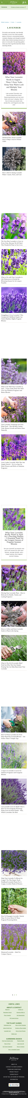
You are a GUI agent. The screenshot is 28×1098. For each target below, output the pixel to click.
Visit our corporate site (14, 1092)
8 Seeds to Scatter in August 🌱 (18, 7)
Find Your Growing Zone (7, 1040)
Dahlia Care (14, 1034)
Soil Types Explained (7, 1046)
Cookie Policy (14, 1074)
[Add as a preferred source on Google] (14, 1085)
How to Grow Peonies (21, 1031)
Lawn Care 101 (20, 1043)
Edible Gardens (5, 22)
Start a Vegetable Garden (14, 1049)
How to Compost (20, 1046)
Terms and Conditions (14, 1069)
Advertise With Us (21, 1012)
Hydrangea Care (7, 1025)
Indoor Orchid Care (7, 1028)
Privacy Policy (14, 1071)
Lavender (19, 22)
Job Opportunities (21, 1015)
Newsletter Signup (7, 1012)
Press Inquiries (7, 1015)
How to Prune (7, 1043)
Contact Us (20, 1009)
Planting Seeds (20, 1040)
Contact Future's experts (14, 1066)
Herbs (12, 22)
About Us (7, 1009)
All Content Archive (14, 1018)
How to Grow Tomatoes (20, 1025)
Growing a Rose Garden (20, 1028)
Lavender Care (7, 1031)
